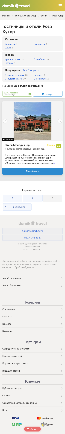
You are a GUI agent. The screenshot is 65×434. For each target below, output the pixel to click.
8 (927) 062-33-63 (32, 237)
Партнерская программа (14, 363)
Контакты (7, 316)
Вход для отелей (11, 370)
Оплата (6, 395)
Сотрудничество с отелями (16, 348)
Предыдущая (18, 207)
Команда (6, 324)
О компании (8, 309)
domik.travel (32, 223)
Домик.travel (16, 5)
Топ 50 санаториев (11, 278)
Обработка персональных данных (19, 403)
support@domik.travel (32, 231)
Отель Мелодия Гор (17, 145)
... (54, 163)
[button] (5, 121)
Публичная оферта (11, 388)
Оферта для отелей (12, 356)
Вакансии (7, 331)
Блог (4, 410)
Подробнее (31, 171)
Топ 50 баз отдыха (11, 285)
